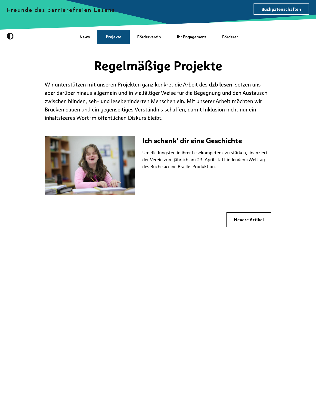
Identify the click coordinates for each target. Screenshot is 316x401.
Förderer (230, 37)
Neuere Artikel (249, 220)
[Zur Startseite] (61, 10)
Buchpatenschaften (281, 9)
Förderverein (149, 37)
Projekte (113, 37)
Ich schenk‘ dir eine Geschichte (192, 140)
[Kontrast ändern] (10, 36)
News (85, 37)
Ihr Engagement (191, 37)
